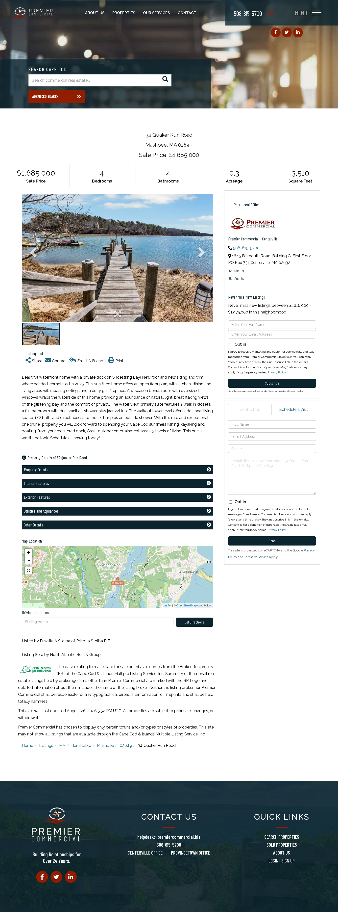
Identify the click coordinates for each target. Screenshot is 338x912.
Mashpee (105, 745)
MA (62, 745)
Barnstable (81, 745)
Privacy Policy (277, 372)
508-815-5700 (248, 13)
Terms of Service (256, 557)
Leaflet (167, 605)
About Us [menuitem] (94, 13)
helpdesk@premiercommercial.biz (168, 837)
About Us (281, 853)
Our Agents (236, 278)
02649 (126, 745)
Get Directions (194, 622)
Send (272, 540)
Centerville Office (145, 853)
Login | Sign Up (281, 860)
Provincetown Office (190, 853)
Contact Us (236, 270)
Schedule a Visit (293, 409)
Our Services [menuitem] (156, 13)
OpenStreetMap (186, 605)
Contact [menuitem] (187, 13)
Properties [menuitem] (123, 13)
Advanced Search (45, 96)
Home (27, 745)
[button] (165, 80)
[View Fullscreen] (28, 570)
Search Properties (281, 837)
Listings (46, 745)
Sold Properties (281, 845)
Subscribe (272, 383)
